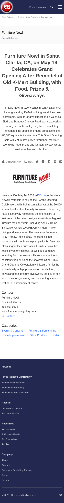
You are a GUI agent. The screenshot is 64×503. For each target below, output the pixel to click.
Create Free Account (12, 408)
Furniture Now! (47, 17)
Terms (5, 475)
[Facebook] (43, 161)
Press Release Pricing (13, 387)
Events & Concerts (12, 330)
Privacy (5, 480)
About (5, 460)
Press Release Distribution (15, 392)
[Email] (60, 161)
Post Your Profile (10, 413)
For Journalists (9, 439)
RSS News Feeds (11, 434)
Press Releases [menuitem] (37, 7)
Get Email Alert (13, 162)
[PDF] (54, 161)
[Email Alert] (4, 161)
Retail (20, 17)
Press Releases (8, 17)
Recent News (8, 429)
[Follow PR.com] (60, 495)
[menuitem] (51, 6)
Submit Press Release (13, 382)
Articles (5, 444)
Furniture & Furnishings (42, 330)
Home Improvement (13, 335)
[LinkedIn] (49, 161)
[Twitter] (37, 161)
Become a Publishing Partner (17, 470)
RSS (30, 162)
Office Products (31, 17)
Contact (9, 316)
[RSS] (26, 161)
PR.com (41, 195)
